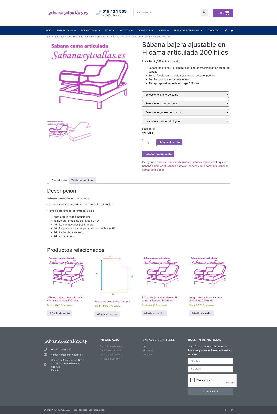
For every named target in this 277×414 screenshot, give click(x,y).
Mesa (108, 30)
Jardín (162, 30)
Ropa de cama (65, 30)
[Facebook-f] (225, 30)
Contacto (213, 30)
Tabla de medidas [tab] (82, 180)
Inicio (48, 30)
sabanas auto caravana (203, 165)
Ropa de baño (89, 30)
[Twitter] (232, 30)
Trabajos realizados (186, 30)
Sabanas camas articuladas (94, 36)
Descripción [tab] (59, 180)
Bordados (144, 30)
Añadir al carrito (170, 142)
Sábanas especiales (66, 36)
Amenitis (124, 30)
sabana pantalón (177, 165)
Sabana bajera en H (154, 165)
